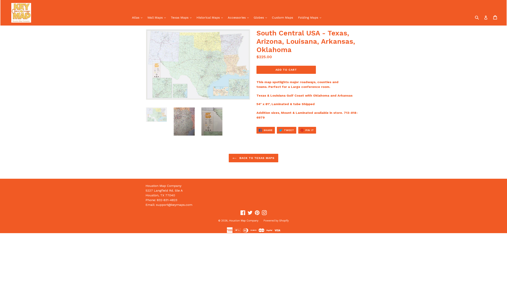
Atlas (138, 17)
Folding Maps (310, 17)
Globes (261, 17)
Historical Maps (210, 17)
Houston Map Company (243, 220)
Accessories (239, 17)
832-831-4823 (167, 200)
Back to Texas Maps (256, 158)
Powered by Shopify (276, 220)
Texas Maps (182, 17)
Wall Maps (157, 17)
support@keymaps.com (174, 205)
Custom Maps (282, 17)
